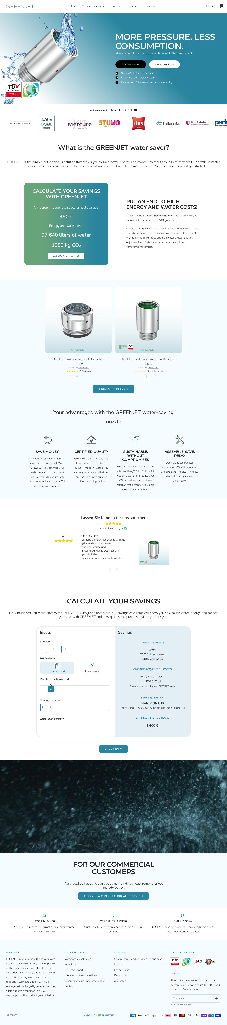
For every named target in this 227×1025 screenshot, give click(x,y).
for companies (164, 64)
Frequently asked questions (81, 975)
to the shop (130, 64)
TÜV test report (74, 970)
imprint (118, 964)
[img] (113, 523)
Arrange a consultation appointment (113, 896)
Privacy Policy (122, 970)
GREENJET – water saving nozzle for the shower (148, 359)
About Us (118, 6)
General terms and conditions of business (138, 959)
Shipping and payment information (85, 981)
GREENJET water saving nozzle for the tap (78, 359)
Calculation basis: (50, 719)
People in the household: (54, 679)
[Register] (216, 998)
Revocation (120, 975)
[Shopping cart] (219, 6)
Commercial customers (95, 6)
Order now (113, 748)
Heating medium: (50, 700)
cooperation (149, 6)
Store (74, 6)
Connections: (47, 658)
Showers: (45, 641)
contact (133, 6)
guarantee (120, 981)
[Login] (212, 6)
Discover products (113, 389)
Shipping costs (83, 368)
